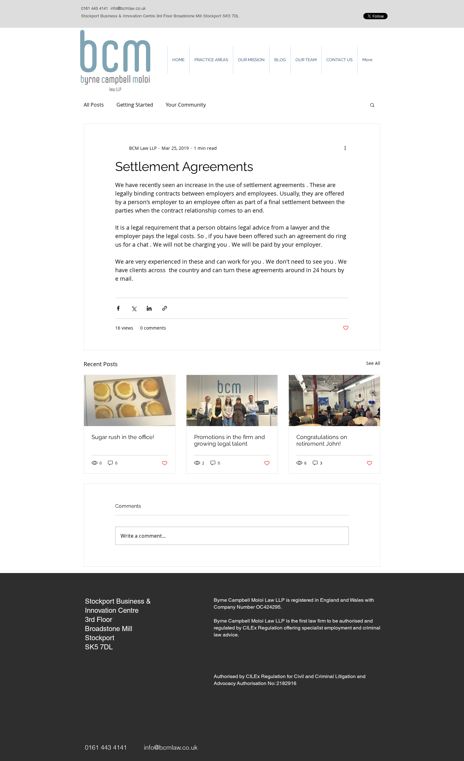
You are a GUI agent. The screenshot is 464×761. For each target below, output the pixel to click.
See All (373, 363)
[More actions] (345, 148)
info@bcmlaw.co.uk (128, 8)
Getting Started (134, 104)
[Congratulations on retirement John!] (334, 400)
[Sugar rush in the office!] (129, 400)
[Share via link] (165, 308)
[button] (372, 104)
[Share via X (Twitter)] (134, 308)
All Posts (94, 104)
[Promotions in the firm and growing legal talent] (232, 400)
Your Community (186, 104)
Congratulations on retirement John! (321, 440)
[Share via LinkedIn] (149, 308)
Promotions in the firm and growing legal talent (229, 440)
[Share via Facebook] (118, 308)
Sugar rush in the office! (123, 437)
